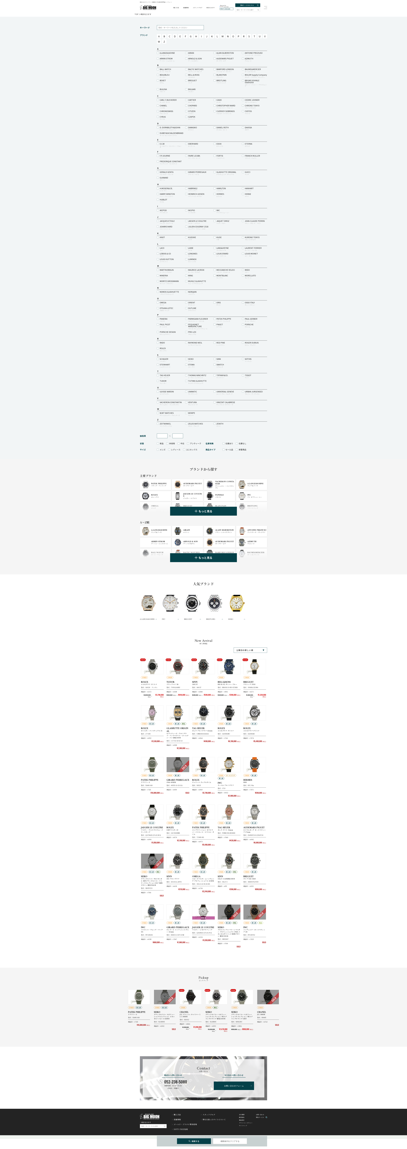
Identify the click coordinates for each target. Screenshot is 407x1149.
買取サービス (260, 1117)
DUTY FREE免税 (181, 1129)
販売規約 (241, 1117)
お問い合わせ (260, 1114)
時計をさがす (211, 7)
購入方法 (176, 7)
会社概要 (241, 1114)
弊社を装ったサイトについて (214, 1119)
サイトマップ (243, 1125)
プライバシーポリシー (246, 1122)
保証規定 (241, 1120)
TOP (136, 14)
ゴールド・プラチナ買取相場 (185, 1124)
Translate (226, 6)
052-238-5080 (175, 1082)
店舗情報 (186, 7)
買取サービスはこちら (247, 5)
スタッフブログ (197, 7)
